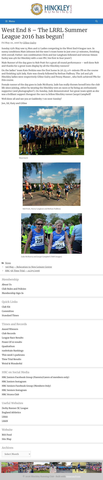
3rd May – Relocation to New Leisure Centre (28, 267)
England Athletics (11, 412)
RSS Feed (7, 434)
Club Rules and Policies (14, 288)
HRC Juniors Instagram (14, 381)
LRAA (5, 416)
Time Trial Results (11, 359)
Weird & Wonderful (12, 363)
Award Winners (10, 329)
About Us (7, 284)
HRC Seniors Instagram (14, 390)
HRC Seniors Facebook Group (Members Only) (26, 385)
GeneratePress (73, 476)
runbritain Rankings (12, 350)
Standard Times (10, 315)
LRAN (5, 421)
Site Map (6, 439)
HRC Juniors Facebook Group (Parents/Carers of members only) (35, 377)
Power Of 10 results (12, 342)
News (8, 263)
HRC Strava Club (10, 394)
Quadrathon (8, 346)
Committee (8, 311)
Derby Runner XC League (15, 408)
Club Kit (6, 306)
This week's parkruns (13, 355)
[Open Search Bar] (96, 21)
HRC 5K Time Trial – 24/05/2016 (22, 270)
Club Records (9, 333)
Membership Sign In (13, 293)
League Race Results (12, 337)
